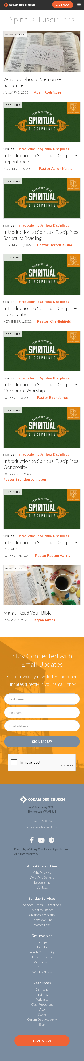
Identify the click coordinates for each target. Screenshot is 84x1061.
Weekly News (42, 972)
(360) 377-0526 (42, 820)
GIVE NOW (63, 4)
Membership (42, 962)
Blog (42, 1024)
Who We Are (42, 872)
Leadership (42, 882)
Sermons (42, 989)
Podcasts (42, 999)
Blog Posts (15, 34)
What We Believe (42, 877)
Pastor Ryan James (53, 397)
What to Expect (42, 910)
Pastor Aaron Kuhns (55, 168)
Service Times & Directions (42, 905)
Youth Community (42, 952)
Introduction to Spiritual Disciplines (43, 149)
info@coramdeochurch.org (42, 827)
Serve (42, 967)
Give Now (42, 1041)
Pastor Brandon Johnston (24, 479)
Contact (42, 887)
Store (42, 1014)
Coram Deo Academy (42, 1019)
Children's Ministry (42, 915)
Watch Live (42, 925)
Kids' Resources (42, 1004)
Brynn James (44, 620)
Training (13, 105)
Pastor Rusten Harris (52, 555)
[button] (79, 5)
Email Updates (42, 957)
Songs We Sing (42, 920)
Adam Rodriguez (47, 92)
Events (42, 947)
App (42, 1009)
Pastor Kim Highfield (54, 321)
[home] (19, 4)
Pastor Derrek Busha (54, 244)
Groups (42, 942)
